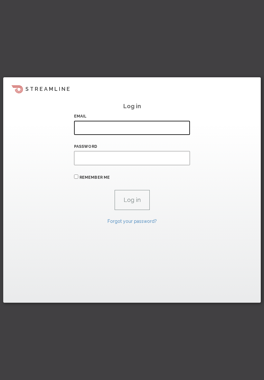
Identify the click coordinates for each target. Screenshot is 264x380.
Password (85, 146)
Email (80, 116)
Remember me (95, 177)
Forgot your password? (132, 221)
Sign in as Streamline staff (37, 295)
